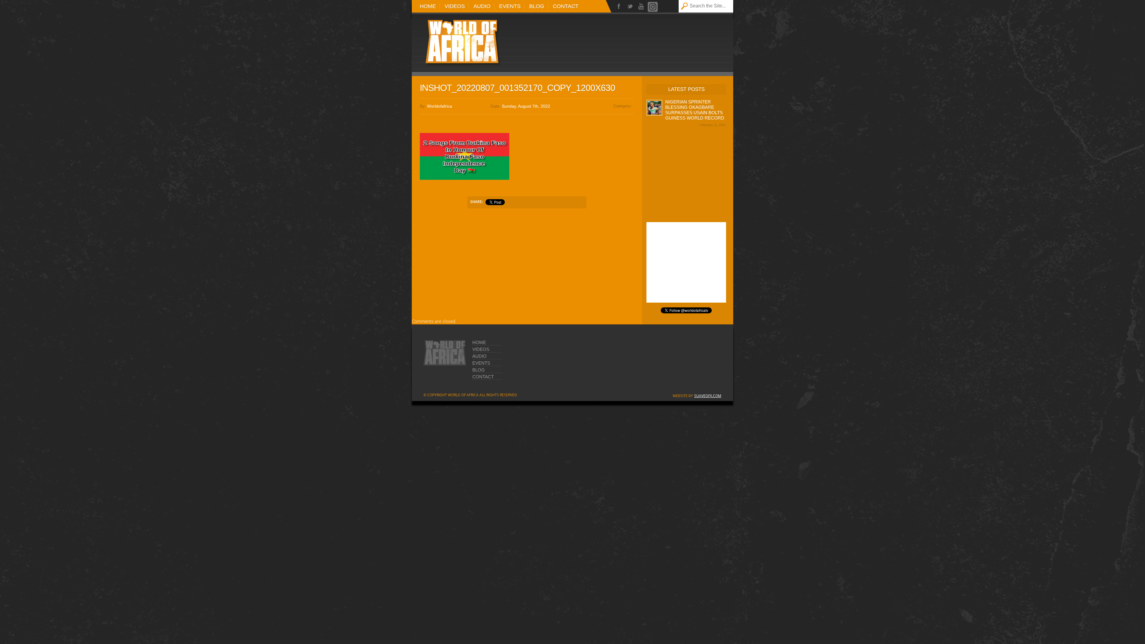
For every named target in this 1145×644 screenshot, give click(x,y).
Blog (536, 6)
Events (510, 6)
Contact (565, 6)
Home (428, 6)
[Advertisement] (647, 39)
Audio (482, 6)
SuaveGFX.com (707, 395)
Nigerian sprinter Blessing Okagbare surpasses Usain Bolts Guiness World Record (694, 109)
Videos (455, 6)
